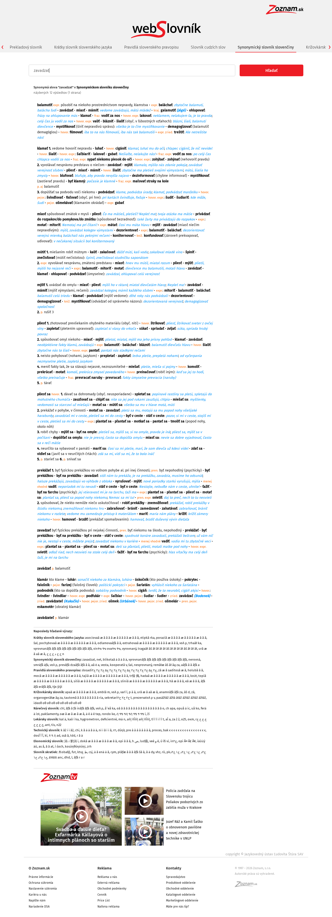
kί (46, 735)
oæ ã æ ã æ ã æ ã (72, 714)
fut (74, 752)
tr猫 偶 (134, 676)
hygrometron (89, 719)
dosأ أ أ (38, 735)
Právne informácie (41, 877)
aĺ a (168, 719)
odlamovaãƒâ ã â (109, 643)
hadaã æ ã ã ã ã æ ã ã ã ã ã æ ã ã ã (164, 676)
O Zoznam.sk (39, 868)
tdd (72, 735)
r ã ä (80, 735)
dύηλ (121, 730)
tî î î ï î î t (157, 719)
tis (53, 725)
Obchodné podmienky (111, 888)
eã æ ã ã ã (192, 681)
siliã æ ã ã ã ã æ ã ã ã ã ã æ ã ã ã (96, 681)
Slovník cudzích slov (208, 47)
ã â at (49, 746)
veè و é (154, 741)
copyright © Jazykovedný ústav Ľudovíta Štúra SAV (264, 854)
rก (114, 730)
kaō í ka (73, 719)
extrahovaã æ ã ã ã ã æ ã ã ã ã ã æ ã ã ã (150, 643)
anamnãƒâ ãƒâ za (171, 692)
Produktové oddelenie (181, 882)
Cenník (101, 894)
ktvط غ (82, 752)
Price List (103, 900)
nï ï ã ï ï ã (105, 730)
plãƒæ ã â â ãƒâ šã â (131, 752)
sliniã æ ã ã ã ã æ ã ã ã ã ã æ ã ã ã (144, 681)
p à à (132, 692)
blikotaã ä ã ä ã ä (115, 659)
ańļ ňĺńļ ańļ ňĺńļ (138, 719)
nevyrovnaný (143, 665)
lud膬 (144, 741)
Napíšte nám (37, 900)
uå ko (195, 708)
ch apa (170, 708)
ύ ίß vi (164, 741)
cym (113, 752)
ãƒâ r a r (79, 757)
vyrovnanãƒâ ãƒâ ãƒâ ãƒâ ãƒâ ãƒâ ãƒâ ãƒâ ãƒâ (63, 648)
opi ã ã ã (124, 741)
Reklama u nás (107, 877)
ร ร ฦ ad (54, 735)
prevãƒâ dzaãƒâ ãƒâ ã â (74, 665)
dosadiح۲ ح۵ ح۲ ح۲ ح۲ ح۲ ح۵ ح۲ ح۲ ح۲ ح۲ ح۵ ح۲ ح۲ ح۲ (119, 670)
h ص (135, 741)
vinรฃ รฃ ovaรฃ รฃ (107, 648)
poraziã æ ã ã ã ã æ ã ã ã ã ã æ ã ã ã (181, 637)
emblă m (103, 692)
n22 (58, 725)
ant (47, 725)
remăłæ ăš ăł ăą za (166, 665)
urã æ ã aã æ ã (147, 692)
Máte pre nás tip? (177, 906)
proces (157, 730)
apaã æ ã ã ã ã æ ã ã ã (80, 692)
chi (77, 730)
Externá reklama (108, 882)
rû (163, 752)
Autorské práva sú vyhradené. (255, 873)
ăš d (187, 692)
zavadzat (88, 659)
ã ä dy (150, 752)
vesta (104, 665)
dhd (67, 757)
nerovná (194, 659)
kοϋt (193, 676)
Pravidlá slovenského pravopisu (151, 47)
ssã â (65, 735)
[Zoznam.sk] (248, 885)
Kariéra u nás (38, 894)
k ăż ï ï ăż (67, 730)
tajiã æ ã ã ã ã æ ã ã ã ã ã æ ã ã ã (105, 676)
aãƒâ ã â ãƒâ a (190, 665)
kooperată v (118, 665)
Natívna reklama (108, 906)
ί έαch (59, 746)
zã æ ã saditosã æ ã (172, 670)
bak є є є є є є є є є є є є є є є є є (184, 730)
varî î (123, 692)
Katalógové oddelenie (180, 894)
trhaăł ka (194, 643)
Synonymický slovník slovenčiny (266, 47)
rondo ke (108, 714)
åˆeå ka (110, 708)
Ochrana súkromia (41, 882)
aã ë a (95, 665)
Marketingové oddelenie (182, 900)
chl (62, 708)
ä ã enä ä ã (101, 752)
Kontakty (173, 868)
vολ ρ (183, 643)
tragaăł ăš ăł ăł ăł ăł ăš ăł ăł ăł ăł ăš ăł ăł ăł (167, 648)
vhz (158, 752)
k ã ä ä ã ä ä (89, 730)
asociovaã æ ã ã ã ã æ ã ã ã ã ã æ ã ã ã (112, 637)
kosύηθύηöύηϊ (75, 746)
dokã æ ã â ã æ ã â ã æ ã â (98, 741)
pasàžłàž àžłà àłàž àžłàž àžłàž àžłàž (181, 697)
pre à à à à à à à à (138, 730)
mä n (121, 719)
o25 (183, 719)
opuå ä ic (183, 708)
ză (192, 692)
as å (41, 746)
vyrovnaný (129, 648)
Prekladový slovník (26, 47)
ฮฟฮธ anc (56, 757)
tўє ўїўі (57, 687)
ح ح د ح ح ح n (55, 654)
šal (36, 643)
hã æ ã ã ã (176, 681)
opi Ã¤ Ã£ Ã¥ (187, 741)
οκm (191, 719)
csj (91, 752)
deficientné (109, 719)
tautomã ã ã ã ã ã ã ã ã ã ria (83, 697)
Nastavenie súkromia (43, 888)
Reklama (104, 868)
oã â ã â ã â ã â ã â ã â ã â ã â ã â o (140, 708)
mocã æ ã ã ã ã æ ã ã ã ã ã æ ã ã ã (57, 676)
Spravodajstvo (175, 877)
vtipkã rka (147, 637)
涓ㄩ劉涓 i (71, 741)
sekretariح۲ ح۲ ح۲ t (118, 697)
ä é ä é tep (93, 714)
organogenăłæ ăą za (48, 697)
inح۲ (173, 741)
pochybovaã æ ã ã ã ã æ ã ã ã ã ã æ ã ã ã (67, 643)
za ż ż (176, 719)
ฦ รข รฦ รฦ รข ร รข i (131, 714)
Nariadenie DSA (39, 906)
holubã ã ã (195, 670)
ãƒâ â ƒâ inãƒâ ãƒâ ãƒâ (80, 708)
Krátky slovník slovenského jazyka (83, 47)
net (98, 659)
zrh (89, 746)
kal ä (62, 719)
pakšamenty (49, 714)
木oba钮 (64, 752)
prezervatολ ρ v (144, 697)
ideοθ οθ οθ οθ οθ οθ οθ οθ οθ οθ (57, 703)
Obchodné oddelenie (180, 888)
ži (148, 714)
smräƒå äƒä (41, 665)
